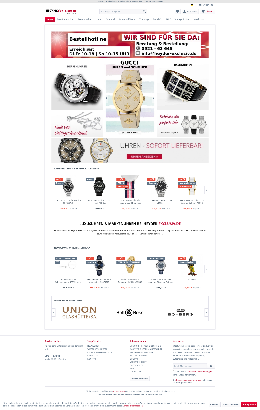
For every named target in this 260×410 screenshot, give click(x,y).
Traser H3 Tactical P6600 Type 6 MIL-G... (99, 201)
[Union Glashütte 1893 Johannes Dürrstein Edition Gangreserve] (160, 265)
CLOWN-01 (192, 279)
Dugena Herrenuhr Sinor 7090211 (161, 201)
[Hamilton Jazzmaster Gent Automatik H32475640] (99, 265)
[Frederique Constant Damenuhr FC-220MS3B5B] (130, 265)
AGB (132, 368)
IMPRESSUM (135, 371)
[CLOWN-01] (191, 265)
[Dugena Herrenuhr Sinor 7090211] (160, 186)
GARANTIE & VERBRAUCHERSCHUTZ (146, 349)
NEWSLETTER (93, 346)
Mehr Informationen (133, 405)
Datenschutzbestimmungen (199, 371)
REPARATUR (92, 355)
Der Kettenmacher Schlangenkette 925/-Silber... (68, 280)
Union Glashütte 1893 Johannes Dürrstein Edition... (161, 280)
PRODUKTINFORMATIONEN (99, 352)
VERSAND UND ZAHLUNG (141, 352)
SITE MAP (134, 359)
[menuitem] (123, 11)
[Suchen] (144, 11)
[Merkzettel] (178, 11)
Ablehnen (214, 404)
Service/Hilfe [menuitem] (207, 5)
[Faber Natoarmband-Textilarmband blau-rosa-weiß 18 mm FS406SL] (130, 186)
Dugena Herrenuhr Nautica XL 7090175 (68, 201)
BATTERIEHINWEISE (138, 355)
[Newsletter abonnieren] (211, 366)
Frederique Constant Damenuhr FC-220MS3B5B (130, 280)
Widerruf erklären (139, 378)
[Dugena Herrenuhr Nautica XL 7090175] (68, 186)
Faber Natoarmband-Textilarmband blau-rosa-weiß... (130, 201)
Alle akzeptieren (230, 404)
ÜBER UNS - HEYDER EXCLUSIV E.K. (145, 346)
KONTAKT (91, 359)
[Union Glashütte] (79, 312)
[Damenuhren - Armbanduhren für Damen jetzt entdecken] (183, 84)
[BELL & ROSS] (130, 312)
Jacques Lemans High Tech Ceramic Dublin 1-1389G (192, 201)
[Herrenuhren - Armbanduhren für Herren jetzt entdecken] (77, 84)
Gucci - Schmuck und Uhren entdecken (130, 98)
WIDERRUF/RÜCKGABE (97, 349)
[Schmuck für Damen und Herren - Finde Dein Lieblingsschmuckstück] (77, 124)
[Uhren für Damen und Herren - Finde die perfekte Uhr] (183, 124)
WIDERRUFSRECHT (138, 362)
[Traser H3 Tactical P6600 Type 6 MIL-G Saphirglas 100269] (99, 186)
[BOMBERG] (180, 312)
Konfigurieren (249, 404)
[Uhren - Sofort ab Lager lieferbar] (130, 150)
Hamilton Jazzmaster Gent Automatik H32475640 (99, 280)
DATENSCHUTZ (136, 365)
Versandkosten (119, 391)
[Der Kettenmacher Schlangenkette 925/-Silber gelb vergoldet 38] (68, 265)
